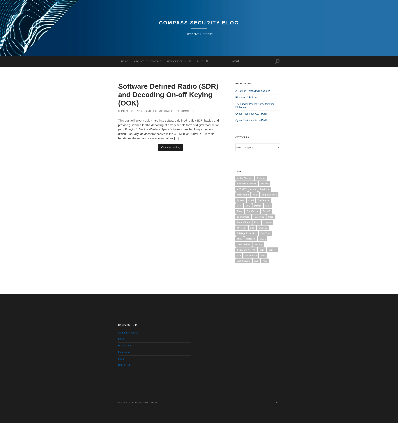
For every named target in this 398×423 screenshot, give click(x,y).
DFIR (268, 205)
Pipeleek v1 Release (246, 97)
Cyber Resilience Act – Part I (251, 120)
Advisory (261, 178)
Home (124, 61)
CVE (248, 205)
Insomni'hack (243, 222)
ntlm (252, 228)
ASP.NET (241, 189)
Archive (139, 61)
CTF (239, 205)
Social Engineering (246, 250)
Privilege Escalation (246, 233)
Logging (268, 222)
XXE (265, 261)
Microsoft (241, 228)
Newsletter (175, 61)
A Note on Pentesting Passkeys (252, 91)
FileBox (122, 339)
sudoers (273, 250)
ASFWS (264, 183)
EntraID (266, 211)
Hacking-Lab (125, 345)
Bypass (240, 200)
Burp (255, 194)
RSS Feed (124, 365)
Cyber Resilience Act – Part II (251, 113)
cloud (251, 200)
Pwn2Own (265, 233)
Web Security (243, 261)
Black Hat (264, 189)
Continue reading (170, 147)
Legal (121, 358)
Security (258, 244)
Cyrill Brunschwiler (160, 111)
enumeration (243, 217)
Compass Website (128, 332)
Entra (239, 211)
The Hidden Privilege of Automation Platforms (255, 106)
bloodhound (243, 194)
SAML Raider (243, 244)
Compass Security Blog (199, 23)
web (263, 255)
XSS (256, 261)
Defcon (257, 205)
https (270, 217)
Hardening (259, 217)
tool (239, 255)
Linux (256, 222)
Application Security (246, 183)
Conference (263, 200)
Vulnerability (251, 255)
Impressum (124, 352)
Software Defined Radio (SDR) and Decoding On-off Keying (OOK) (168, 94)
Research (251, 238)
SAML (263, 238)
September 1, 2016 (130, 111)
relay (239, 238)
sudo (262, 250)
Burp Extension (269, 194)
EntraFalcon (253, 211)
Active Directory (244, 178)
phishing (263, 228)
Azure (253, 189)
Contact (155, 61)
